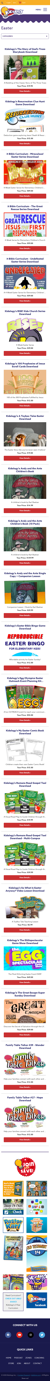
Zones (28, 1357)
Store (11, 1363)
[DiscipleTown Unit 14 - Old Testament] (36, 1253)
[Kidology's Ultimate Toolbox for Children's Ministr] (36, 1225)
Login (9, 2)
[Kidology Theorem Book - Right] (13, 1189)
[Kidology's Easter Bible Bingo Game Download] (25, 644)
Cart (23, 2)
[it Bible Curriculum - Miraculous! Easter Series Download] (25, 172)
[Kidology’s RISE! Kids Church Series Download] (25, 329)
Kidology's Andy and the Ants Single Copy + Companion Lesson (25, 575)
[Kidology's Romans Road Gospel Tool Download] (25, 801)
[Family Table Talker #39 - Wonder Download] (25, 1063)
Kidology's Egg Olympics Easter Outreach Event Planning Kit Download (25, 679)
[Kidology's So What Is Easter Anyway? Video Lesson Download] (25, 906)
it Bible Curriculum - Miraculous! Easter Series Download (25, 155)
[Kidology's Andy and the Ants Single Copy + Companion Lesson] (25, 591)
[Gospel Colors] (36, 1207)
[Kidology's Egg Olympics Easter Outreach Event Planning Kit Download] (25, 696)
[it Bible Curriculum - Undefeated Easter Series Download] (25, 277)
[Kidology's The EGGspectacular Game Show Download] (25, 958)
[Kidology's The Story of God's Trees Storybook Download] (25, 67)
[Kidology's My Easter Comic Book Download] (25, 749)
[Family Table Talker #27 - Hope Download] (25, 1116)
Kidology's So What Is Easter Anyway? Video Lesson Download (25, 889)
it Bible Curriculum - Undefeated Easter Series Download (25, 260)
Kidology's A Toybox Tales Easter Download (25, 417)
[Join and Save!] (25, 1176)
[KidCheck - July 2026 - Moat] (13, 1207)
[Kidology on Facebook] (36, 1300)
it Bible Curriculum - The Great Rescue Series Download (25, 208)
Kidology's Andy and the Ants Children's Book (25, 470)
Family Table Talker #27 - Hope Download (25, 1099)
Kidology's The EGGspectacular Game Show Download (25, 942)
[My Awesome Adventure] (13, 1248)
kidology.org (36, 1375)
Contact (37, 1363)
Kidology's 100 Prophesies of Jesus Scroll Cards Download (25, 365)
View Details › (25, 91)
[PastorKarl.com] (13, 1225)
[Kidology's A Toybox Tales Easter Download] (25, 434)
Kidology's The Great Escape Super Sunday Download (25, 994)
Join (14, 2)
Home (8, 1357)
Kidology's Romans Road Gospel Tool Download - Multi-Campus (25, 837)
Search (3, 2)
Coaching (39, 1357)
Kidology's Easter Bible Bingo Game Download (25, 627)
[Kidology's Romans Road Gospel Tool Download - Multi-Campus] (25, 854)
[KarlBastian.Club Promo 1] (36, 1189)
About (27, 1363)
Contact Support (24, 1375)
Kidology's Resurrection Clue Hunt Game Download (25, 103)
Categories (25, 36)
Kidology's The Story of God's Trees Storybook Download (25, 50)
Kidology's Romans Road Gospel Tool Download (25, 784)
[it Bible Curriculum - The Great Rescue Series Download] (25, 224)
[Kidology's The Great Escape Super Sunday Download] (25, 1011)
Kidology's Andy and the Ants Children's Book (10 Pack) (25, 522)
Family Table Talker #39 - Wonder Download (25, 1046)
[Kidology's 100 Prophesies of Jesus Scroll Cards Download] (25, 382)
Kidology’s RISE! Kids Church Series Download (25, 313)
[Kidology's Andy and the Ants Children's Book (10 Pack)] (25, 539)
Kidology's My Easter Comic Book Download (25, 732)
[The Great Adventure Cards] (13, 1282)
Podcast (18, 1357)
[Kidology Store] (36, 1282)
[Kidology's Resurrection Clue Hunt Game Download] (25, 120)
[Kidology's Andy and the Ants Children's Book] (25, 487)
